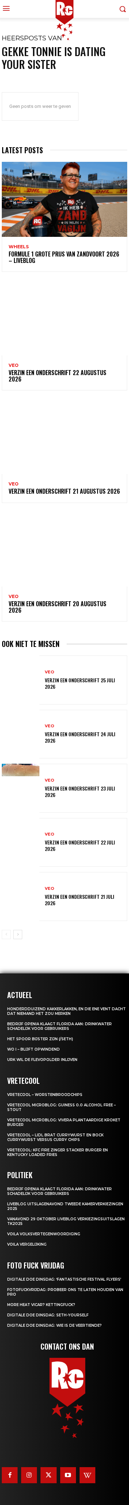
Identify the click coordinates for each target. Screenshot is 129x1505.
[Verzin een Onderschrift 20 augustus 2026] (64, 549)
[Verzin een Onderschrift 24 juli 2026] (20, 734)
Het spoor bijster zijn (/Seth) (40, 1039)
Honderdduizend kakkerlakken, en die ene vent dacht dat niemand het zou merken (66, 1011)
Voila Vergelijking (27, 1244)
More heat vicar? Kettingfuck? (41, 1304)
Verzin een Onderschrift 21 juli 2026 (79, 900)
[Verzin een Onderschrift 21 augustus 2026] (64, 436)
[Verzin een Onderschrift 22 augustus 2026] (64, 317)
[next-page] (17, 934)
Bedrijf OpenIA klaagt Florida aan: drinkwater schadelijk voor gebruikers (59, 1026)
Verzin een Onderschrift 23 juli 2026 (80, 791)
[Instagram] (29, 1475)
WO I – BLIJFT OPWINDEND (33, 1049)
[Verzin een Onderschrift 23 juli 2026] (20, 788)
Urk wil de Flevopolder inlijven (42, 1059)
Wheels (19, 247)
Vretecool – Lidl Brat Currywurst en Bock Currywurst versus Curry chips (55, 1137)
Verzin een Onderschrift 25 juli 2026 (80, 683)
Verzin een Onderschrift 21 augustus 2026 (64, 491)
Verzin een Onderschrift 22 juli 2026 (80, 845)
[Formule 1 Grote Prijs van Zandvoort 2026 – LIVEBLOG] (64, 199)
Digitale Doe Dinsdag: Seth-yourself (48, 1315)
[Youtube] (68, 1475)
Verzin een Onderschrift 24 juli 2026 (80, 737)
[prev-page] (6, 934)
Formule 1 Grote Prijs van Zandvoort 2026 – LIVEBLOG (64, 257)
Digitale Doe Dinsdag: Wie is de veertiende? (54, 1325)
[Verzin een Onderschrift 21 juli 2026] (20, 896)
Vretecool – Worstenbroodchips (44, 1094)
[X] (48, 1475)
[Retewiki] (87, 1475)
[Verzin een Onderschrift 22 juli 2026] (20, 842)
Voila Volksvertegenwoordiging (43, 1234)
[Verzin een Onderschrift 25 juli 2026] (20, 680)
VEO (14, 365)
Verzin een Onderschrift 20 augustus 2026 (57, 606)
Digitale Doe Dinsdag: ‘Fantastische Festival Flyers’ (64, 1279)
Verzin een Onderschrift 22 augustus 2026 (57, 375)
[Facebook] (10, 1475)
